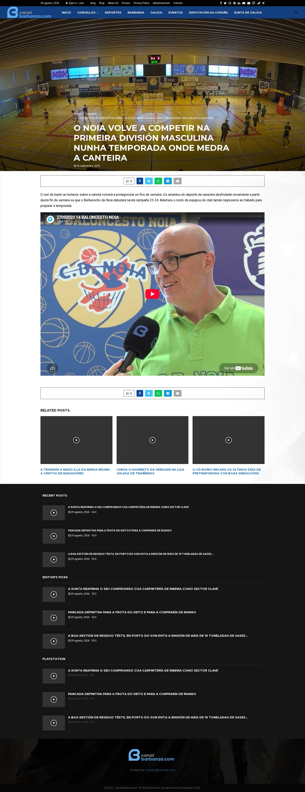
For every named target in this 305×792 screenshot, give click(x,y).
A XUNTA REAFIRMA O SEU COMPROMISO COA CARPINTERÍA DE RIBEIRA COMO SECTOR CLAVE (128, 507)
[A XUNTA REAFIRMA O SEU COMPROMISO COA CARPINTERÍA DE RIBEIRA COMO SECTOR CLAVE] (54, 512)
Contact (178, 3)
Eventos (175, 12)
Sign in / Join (76, 3)
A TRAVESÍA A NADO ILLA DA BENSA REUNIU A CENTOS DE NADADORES (75, 471)
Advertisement (161, 3)
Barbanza (136, 12)
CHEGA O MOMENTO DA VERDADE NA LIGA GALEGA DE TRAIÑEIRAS (150, 471)
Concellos (86, 12)
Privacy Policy (141, 3)
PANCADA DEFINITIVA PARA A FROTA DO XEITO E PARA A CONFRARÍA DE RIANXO (119, 530)
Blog (93, 3)
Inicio (66, 12)
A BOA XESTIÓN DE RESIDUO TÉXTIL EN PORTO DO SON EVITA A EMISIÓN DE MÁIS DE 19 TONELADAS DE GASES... (140, 553)
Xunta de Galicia (248, 12)
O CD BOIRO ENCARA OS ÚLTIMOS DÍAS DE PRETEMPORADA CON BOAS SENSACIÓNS (227, 471)
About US (113, 3)
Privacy (126, 3)
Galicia (156, 12)
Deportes (113, 12)
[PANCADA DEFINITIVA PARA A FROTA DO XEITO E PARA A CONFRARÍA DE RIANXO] (54, 536)
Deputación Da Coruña (208, 12)
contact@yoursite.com (160, 770)
